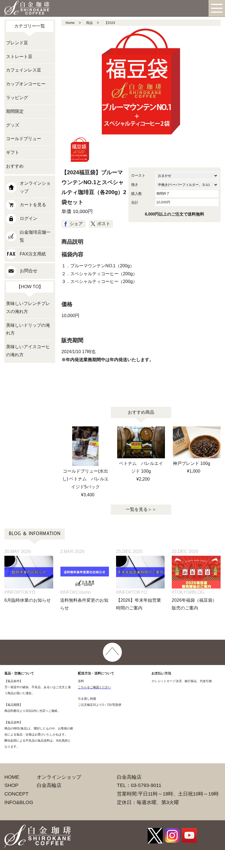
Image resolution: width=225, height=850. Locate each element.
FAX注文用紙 (33, 254)
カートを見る (33, 204)
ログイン (28, 218)
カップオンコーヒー (26, 83)
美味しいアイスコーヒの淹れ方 (28, 350)
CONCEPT (16, 794)
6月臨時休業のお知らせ (27, 600)
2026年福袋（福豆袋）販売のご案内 (194, 604)
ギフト (12, 152)
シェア (76, 223)
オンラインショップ (35, 187)
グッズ (12, 125)
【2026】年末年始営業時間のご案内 (138, 604)
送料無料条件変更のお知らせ (84, 604)
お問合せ (28, 270)
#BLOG (197, 592)
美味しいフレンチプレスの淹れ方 (28, 307)
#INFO (10, 592)
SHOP (11, 785)
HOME (11, 777)
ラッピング (17, 97)
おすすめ (15, 166)
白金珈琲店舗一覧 (35, 236)
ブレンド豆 (17, 42)
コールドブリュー (23, 138)
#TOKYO (26, 592)
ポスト (103, 223)
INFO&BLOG (18, 802)
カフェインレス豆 (23, 70)
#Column (82, 592)
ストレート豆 (19, 56)
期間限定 (15, 111)
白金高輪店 (49, 785)
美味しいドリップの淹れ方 (28, 329)
